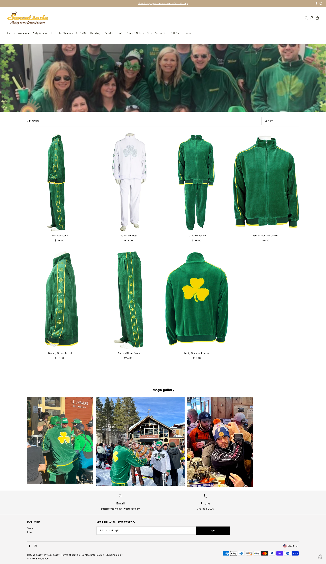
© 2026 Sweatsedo (38, 558)
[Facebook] (316, 3)
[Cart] (317, 18)
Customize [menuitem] (161, 33)
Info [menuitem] (121, 33)
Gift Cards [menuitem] (177, 33)
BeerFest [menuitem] (110, 33)
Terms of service (70, 554)
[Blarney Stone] (60, 182)
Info (29, 532)
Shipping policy (114, 554)
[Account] (311, 17)
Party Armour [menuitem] (40, 33)
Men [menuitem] (9, 33)
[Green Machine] (197, 182)
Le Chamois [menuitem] (66, 33)
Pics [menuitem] (149, 33)
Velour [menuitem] (189, 33)
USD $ (291, 545)
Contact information (93, 554)
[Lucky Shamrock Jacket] (197, 299)
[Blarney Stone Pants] (129, 299)
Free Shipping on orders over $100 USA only (163, 3)
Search (31, 528)
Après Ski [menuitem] (81, 33)
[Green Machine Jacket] (266, 182)
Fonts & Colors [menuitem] (135, 33)
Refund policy (35, 554)
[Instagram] (321, 3)
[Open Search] (306, 18)
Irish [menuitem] (53, 33)
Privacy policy (52, 554)
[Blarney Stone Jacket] (60, 299)
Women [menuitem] (22, 33)
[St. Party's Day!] (129, 182)
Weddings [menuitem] (96, 33)
